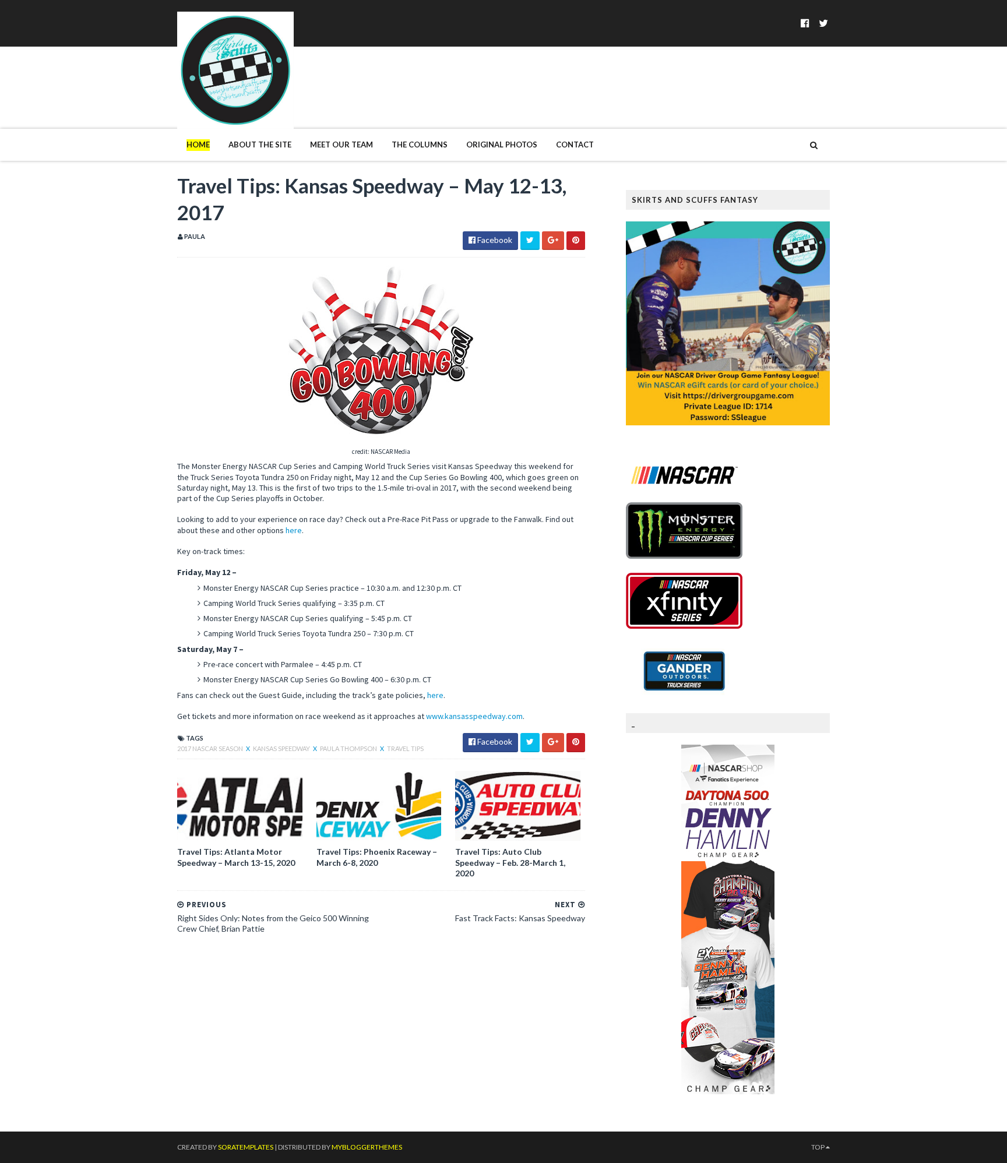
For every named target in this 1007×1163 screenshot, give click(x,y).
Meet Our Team (341, 144)
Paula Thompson (349, 748)
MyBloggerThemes (367, 1147)
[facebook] (805, 23)
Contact (575, 144)
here (294, 530)
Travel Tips (405, 748)
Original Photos (501, 144)
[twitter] (823, 23)
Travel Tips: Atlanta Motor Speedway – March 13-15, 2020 (236, 857)
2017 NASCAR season (210, 748)
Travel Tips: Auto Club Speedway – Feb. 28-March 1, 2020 (510, 862)
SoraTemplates (245, 1147)
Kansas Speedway (282, 748)
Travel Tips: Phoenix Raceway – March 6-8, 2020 (376, 857)
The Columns (420, 144)
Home (198, 144)
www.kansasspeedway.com (474, 716)
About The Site (259, 144)
